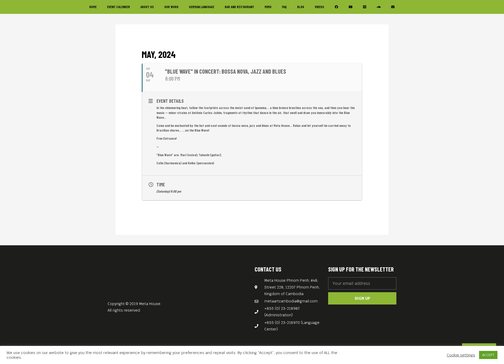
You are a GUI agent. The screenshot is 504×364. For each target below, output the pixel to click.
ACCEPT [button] (488, 355)
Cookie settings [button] (461, 355)
